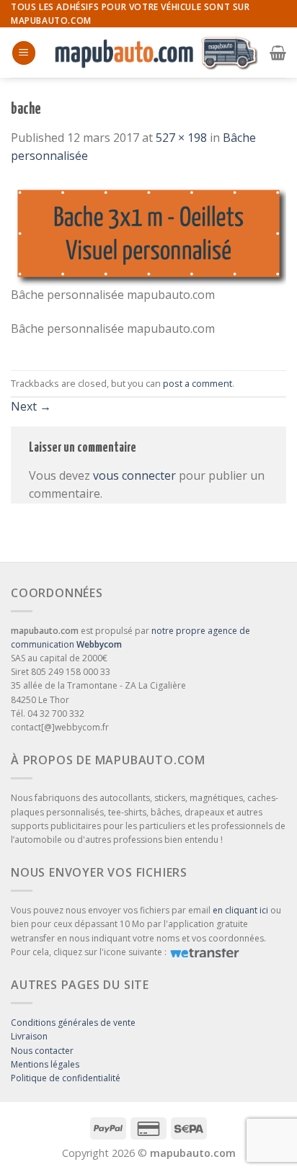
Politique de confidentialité (65, 1078)
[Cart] (278, 52)
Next (31, 406)
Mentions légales (45, 1064)
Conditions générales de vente (73, 1022)
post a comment (197, 383)
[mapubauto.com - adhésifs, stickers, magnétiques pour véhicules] (153, 53)
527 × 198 (181, 138)
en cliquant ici (240, 910)
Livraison (29, 1036)
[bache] (148, 233)
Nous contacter (42, 1050)
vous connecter (134, 475)
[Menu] (23, 53)
